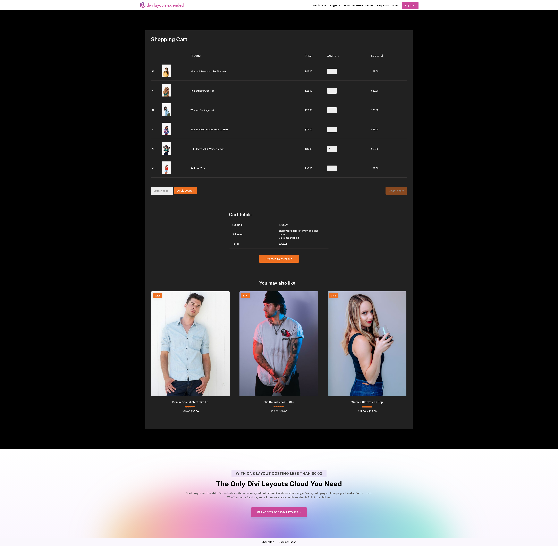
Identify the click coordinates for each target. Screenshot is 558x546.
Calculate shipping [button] (289, 237)
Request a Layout (387, 6)
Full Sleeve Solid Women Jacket (207, 149)
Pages (333, 6)
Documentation (287, 542)
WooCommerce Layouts (358, 6)
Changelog (268, 542)
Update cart (396, 191)
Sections (318, 6)
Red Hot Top (198, 168)
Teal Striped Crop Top (202, 90)
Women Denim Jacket (202, 110)
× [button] (153, 71)
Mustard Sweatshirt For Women (208, 71)
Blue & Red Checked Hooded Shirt (209, 129)
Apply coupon (185, 190)
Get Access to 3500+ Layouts (277, 512)
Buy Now (410, 5)
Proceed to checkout (279, 259)
